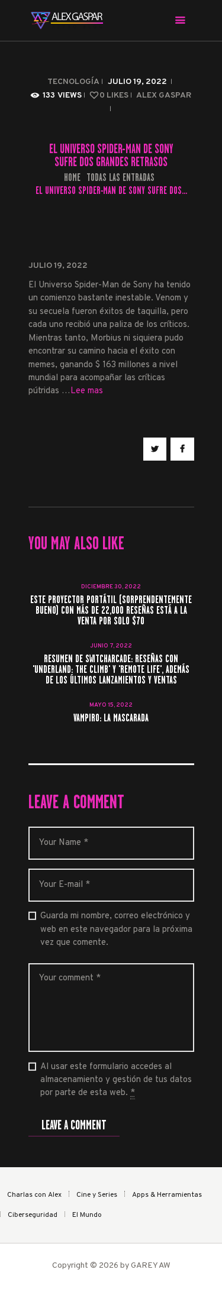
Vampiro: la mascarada (111, 718)
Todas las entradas (120, 177)
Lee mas (86, 391)
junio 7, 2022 (111, 646)
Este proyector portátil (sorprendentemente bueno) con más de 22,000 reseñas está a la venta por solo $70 (111, 611)
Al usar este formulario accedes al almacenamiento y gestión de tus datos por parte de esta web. (116, 1080)
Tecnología (73, 82)
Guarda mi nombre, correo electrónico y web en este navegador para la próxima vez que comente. (116, 929)
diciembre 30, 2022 (111, 587)
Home (72, 177)
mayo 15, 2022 (111, 705)
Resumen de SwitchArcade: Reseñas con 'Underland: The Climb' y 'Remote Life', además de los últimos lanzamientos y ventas (111, 670)
